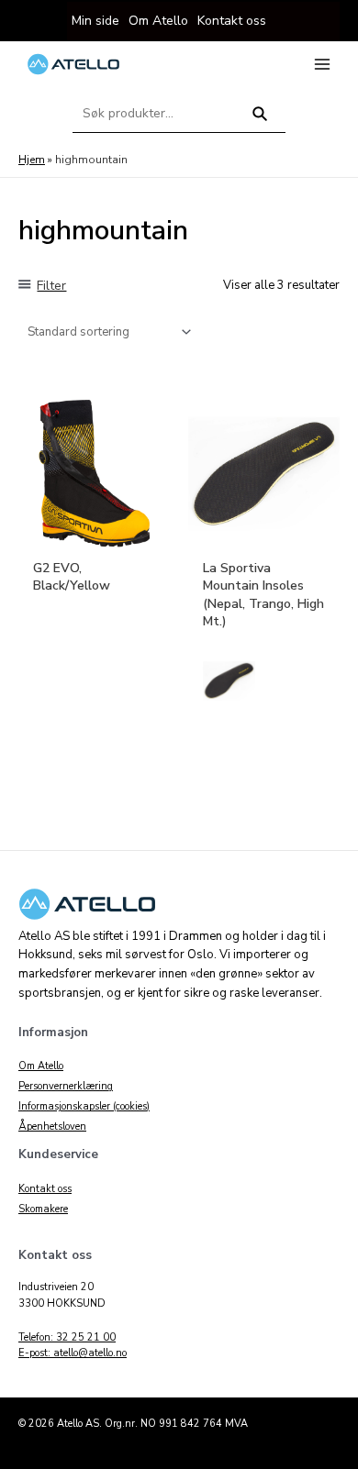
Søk (260, 121)
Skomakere (43, 1209)
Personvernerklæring (65, 1086)
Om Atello (40, 1066)
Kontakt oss (45, 1189)
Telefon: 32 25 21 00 (67, 1337)
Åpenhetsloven (52, 1126)
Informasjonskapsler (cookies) (84, 1106)
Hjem (31, 159)
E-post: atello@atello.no (72, 1353)
